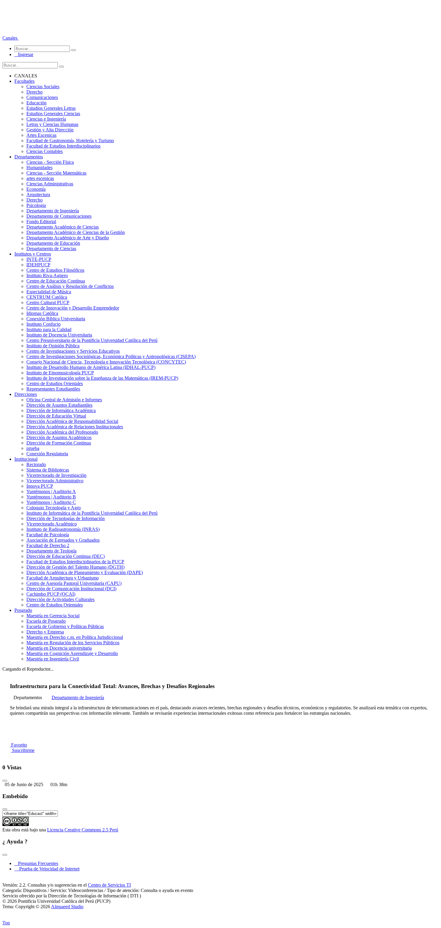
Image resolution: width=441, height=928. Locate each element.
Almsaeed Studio (67, 906)
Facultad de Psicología (47, 534)
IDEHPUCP (38, 264)
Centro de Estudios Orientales (54, 383)
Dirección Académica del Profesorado (62, 432)
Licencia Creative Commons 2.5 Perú (82, 829)
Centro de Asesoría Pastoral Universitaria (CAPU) (74, 583)
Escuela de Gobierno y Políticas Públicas (65, 626)
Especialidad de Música (48, 291)
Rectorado (36, 464)
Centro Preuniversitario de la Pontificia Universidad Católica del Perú (92, 340)
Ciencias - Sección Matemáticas (56, 172)
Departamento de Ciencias (51, 248)
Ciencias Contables (44, 151)
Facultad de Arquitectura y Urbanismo (62, 577)
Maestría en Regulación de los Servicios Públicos (72, 642)
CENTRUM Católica (46, 297)
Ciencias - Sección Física (50, 162)
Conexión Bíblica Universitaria (55, 318)
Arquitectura (38, 194)
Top (6, 922)
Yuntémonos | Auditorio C (51, 502)
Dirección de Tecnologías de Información (65, 518)
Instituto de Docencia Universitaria (59, 334)
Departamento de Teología (51, 550)
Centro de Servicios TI (109, 885)
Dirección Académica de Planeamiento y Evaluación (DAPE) (84, 572)
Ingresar (23, 54)
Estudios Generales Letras (51, 108)
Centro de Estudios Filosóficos (55, 270)
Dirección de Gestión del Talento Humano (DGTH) (75, 567)
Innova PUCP (39, 486)
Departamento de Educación (53, 243)
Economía (36, 189)
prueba (32, 448)
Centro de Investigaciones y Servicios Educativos (73, 351)
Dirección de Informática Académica (61, 410)
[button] (10, 37)
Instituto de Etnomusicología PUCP (60, 372)
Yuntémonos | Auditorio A (51, 491)
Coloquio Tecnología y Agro (53, 507)
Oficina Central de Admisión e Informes (64, 399)
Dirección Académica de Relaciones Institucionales (74, 426)
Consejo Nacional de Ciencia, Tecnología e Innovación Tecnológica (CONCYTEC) (106, 361)
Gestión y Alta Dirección (50, 129)
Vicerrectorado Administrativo (54, 480)
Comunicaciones (42, 97)
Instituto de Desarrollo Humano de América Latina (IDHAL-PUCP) (90, 367)
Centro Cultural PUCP (47, 302)
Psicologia (36, 205)
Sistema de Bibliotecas (47, 469)
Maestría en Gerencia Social (53, 615)
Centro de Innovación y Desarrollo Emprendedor (72, 307)
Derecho (34, 91)
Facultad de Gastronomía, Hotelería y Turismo (70, 140)
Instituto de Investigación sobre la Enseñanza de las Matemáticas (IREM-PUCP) (102, 378)
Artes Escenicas (41, 135)
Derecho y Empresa (45, 631)
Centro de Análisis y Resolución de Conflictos (70, 286)
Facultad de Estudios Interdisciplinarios (63, 145)
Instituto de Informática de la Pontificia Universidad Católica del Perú (92, 513)
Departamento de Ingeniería (52, 210)
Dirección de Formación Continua (58, 442)
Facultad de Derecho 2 (47, 545)
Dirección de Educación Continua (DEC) (65, 556)
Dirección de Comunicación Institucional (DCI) (71, 588)
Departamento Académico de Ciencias (62, 226)
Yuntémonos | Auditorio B (51, 496)
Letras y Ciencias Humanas (52, 124)
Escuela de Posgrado (46, 621)
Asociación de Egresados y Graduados (63, 540)
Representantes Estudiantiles (53, 388)
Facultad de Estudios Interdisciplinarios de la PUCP (75, 561)
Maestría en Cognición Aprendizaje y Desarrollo (72, 653)
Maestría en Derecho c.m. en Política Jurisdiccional (74, 637)
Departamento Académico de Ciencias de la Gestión (75, 232)
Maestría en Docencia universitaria (59, 648)
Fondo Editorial (41, 221)
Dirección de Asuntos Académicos (59, 437)
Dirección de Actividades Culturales (60, 599)
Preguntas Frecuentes (36, 863)
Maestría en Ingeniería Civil (52, 658)
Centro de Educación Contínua (55, 280)
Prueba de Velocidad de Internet (48, 868)
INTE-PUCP (38, 259)
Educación (36, 102)
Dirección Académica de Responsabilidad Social (72, 421)
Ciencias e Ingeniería (46, 118)
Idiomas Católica (42, 313)
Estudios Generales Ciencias (53, 113)
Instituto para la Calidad (48, 329)
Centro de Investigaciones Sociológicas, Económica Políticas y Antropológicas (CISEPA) (111, 356)
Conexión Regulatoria (47, 453)
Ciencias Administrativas (49, 183)
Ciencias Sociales (42, 86)
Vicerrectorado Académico (51, 523)
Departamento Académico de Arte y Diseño (67, 237)
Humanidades (39, 167)
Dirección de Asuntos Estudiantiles (59, 405)
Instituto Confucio (43, 324)
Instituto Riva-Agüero (47, 275)
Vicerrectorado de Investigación (56, 475)
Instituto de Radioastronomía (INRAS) (63, 529)
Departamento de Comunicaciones (59, 216)
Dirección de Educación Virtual (56, 415)
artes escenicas (40, 178)
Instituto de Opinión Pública (53, 345)
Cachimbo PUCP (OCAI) (50, 594)
